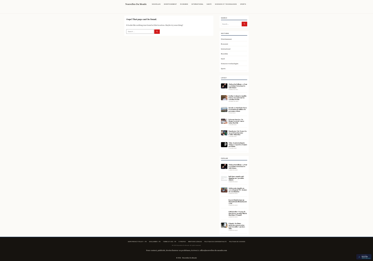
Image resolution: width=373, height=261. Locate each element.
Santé (209, 4)
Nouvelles (156, 4)
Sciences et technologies (226, 4)
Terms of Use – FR (169, 241)
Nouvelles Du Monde (136, 4)
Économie (184, 4)
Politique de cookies (237, 241)
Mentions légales (195, 241)
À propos (182, 241)
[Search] (157, 31)
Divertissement (170, 4)
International (197, 4)
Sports (243, 4)
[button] (186, 11)
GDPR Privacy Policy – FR (137, 241)
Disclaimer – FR (154, 241)
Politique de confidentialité (215, 241)
